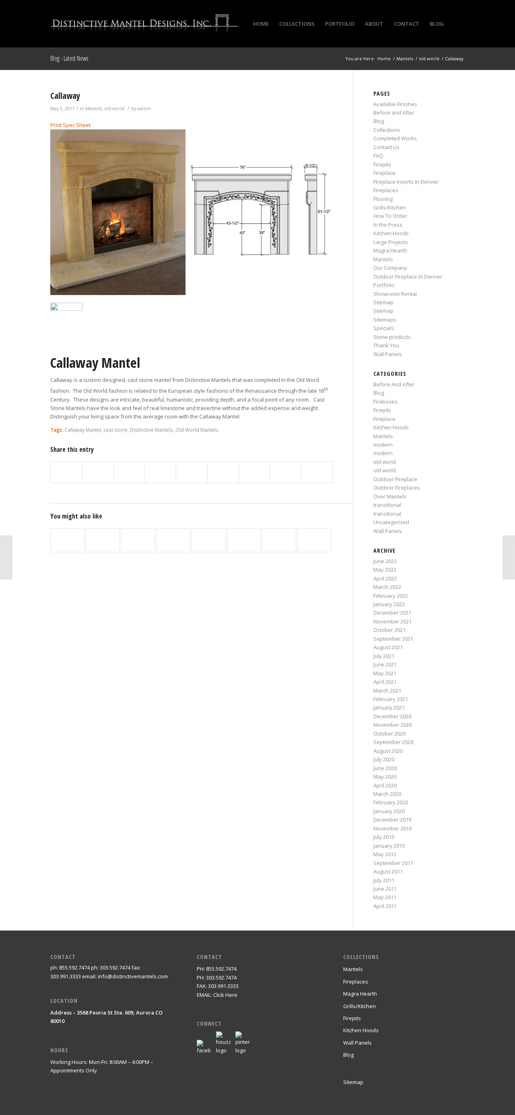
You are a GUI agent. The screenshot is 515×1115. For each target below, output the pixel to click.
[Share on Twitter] (97, 472)
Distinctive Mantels (151, 429)
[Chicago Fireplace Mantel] (138, 540)
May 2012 (384, 854)
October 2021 (389, 629)
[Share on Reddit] (285, 472)
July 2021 (383, 656)
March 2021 (387, 690)
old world (114, 108)
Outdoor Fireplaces (396, 487)
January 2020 (389, 811)
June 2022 (385, 561)
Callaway (65, 95)
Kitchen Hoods (391, 233)
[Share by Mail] (316, 472)
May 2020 (384, 776)
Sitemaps (384, 319)
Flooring (383, 199)
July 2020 (383, 759)
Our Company (390, 267)
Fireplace (384, 172)
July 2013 (383, 836)
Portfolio (383, 285)
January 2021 (389, 707)
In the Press (387, 224)
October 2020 (389, 733)
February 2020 (390, 802)
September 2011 (393, 863)
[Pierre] (314, 540)
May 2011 (384, 897)
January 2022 (389, 604)
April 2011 (385, 906)
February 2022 (390, 595)
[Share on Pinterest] (160, 472)
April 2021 (385, 681)
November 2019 (392, 828)
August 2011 (388, 871)
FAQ (378, 155)
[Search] (457, 23)
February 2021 (390, 699)
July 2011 (383, 880)
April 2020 (385, 785)
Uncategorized (391, 522)
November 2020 (392, 724)
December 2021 (392, 612)
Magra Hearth (390, 250)
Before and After (393, 112)
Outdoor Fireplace (395, 479)
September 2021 (393, 638)
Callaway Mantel (82, 429)
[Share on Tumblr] (223, 472)
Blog (378, 121)
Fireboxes (385, 401)
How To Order (390, 215)
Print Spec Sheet (70, 125)
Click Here (225, 994)
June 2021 (385, 664)
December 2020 (392, 716)
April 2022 (385, 578)
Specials (383, 328)
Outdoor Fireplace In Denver (407, 276)
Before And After (393, 384)
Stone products (392, 336)
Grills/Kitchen (389, 207)
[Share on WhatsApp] (129, 472)
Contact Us (386, 147)
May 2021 (384, 673)
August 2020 (388, 750)
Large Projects (390, 242)
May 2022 (384, 569)
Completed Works (395, 138)
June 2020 (385, 768)
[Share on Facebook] (66, 472)
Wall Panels (387, 354)
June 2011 (385, 888)
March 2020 (387, 793)
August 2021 (388, 647)
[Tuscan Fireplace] (279, 540)
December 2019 (392, 819)
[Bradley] (6, 557)
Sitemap (383, 302)
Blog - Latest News (69, 58)
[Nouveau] (209, 540)
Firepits (382, 164)
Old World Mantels (196, 429)
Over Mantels (389, 496)
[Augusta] (244, 540)
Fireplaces (385, 190)
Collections (386, 129)
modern (383, 444)
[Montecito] (103, 540)
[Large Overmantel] (173, 540)
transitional (387, 504)
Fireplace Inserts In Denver (406, 181)
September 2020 (393, 742)
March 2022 (387, 586)
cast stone (115, 429)
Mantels (93, 108)
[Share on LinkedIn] (191, 472)
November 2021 (392, 621)
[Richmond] (67, 540)
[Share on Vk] (254, 472)
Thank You (386, 345)
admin (144, 108)
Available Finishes (395, 104)
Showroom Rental (395, 293)
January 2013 (389, 845)
